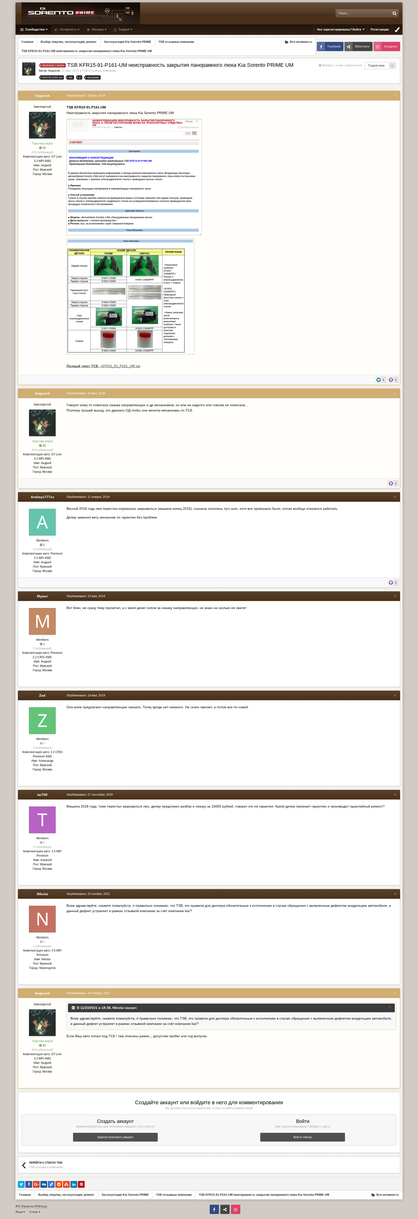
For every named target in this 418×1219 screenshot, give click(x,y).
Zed (42, 695)
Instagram (390, 46)
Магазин (97, 29)
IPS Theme (22, 1206)
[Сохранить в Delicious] (51, 1184)
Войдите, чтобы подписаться (342, 65)
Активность (68, 29)
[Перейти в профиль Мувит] (42, 621)
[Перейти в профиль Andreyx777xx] (42, 522)
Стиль (33, 1212)
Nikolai (42, 894)
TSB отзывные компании (99, 70)
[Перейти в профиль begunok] (28, 69)
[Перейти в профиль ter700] (42, 820)
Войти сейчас (302, 1137)
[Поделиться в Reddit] (58, 1184)
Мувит (42, 596)
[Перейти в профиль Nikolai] (42, 919)
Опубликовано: (86, 95)
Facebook (334, 46)
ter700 (42, 795)
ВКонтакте (362, 46)
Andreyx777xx (42, 497)
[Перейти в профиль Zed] (42, 720)
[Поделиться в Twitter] (21, 1184)
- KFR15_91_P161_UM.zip (103, 366)
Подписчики (376, 65)
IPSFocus (41, 1206)
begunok (54, 70)
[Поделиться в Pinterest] (81, 1184)
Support (123, 29)
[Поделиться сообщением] (395, 95)
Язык (19, 1212)
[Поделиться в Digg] (43, 1184)
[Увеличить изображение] (134, 177)
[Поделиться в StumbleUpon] (66, 1184)
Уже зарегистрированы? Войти (340, 29)
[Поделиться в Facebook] (28, 1184)
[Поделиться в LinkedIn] (73, 1184)
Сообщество (34, 29)
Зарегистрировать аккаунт (115, 1137)
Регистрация (380, 29)
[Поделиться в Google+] (36, 1184)
